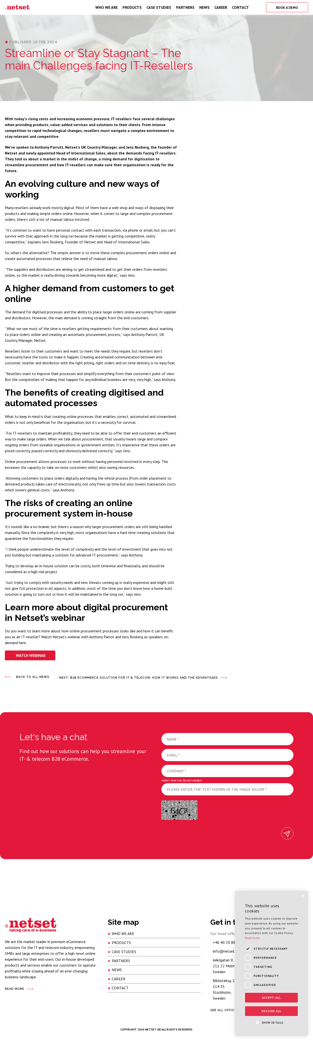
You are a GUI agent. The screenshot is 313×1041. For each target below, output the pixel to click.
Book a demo (287, 7)
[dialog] (271, 963)
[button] (271, 1022)
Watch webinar (30, 655)
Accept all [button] (271, 997)
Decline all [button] (271, 1011)
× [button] (302, 896)
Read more (252, 938)
